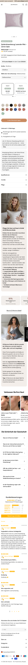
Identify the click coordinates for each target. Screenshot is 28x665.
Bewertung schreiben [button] (14, 516)
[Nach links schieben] (12, 37)
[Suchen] (23, 4)
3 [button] (14, 611)
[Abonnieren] (25, 629)
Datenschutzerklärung (6, 635)
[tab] (14, 311)
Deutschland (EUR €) (9, 652)
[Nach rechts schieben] (16, 37)
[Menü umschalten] (1, 4)
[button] (2, 51)
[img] (4, 525)
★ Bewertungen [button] (27, 334)
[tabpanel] (14, 350)
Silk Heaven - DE (10, 661)
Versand (9, 55)
